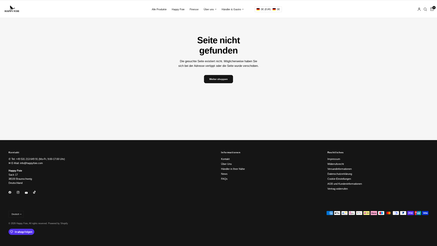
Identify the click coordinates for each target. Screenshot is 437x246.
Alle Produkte (159, 9)
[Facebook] (12, 192)
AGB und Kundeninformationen (344, 183)
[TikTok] (37, 192)
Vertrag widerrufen (337, 188)
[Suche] (425, 9)
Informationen (231, 152)
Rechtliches (335, 152)
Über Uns (226, 163)
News (224, 173)
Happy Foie (178, 9)
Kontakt (225, 159)
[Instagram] (20, 192)
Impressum (333, 159)
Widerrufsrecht (335, 163)
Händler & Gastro (231, 9)
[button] (268, 9)
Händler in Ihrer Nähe (233, 168)
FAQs (224, 178)
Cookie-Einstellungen (339, 178)
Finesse (194, 9)
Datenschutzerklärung (339, 173)
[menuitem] (159, 9)
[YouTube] (28, 192)
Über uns (209, 9)
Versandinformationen (339, 168)
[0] (431, 9)
